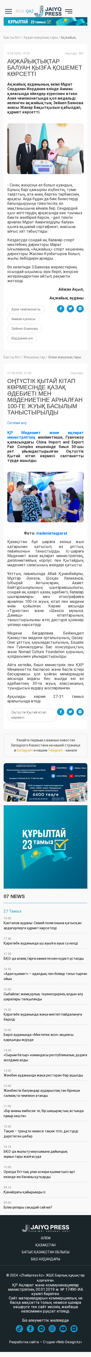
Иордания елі (22, 338)
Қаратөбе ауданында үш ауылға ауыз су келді (41, 941)
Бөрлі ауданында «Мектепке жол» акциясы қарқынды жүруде (39, 1035)
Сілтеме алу (16, 423)
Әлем (45, 1238)
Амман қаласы (23, 319)
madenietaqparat (51, 533)
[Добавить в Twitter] (70, 309)
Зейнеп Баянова (24, 329)
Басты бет (12, 37)
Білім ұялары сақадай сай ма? (28, 1205)
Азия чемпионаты (25, 309)
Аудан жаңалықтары (41, 37)
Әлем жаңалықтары (64, 357)
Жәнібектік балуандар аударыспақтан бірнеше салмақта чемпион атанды (42, 1091)
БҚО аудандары (45, 1259)
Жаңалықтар (34, 357)
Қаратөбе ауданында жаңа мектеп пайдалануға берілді (43, 1014)
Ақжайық (68, 37)
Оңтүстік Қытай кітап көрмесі (28, 714)
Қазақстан (45, 1245)
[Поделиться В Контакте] (80, 309)
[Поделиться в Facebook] (61, 309)
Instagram (25, 750)
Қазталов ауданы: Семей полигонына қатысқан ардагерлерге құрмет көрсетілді (43, 923)
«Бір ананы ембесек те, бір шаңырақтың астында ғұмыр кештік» (44, 1111)
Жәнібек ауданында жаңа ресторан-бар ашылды (43, 1073)
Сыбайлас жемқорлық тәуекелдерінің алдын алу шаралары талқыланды (43, 994)
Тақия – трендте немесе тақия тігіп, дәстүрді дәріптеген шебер (41, 1131)
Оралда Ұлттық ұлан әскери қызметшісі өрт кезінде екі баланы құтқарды (39, 1172)
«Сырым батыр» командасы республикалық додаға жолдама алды (45, 1055)
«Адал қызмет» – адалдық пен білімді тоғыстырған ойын (45, 974)
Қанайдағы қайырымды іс (25, 1190)
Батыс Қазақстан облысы (45, 1252)
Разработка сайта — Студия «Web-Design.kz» (45, 1342)
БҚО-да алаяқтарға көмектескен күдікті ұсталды (44, 956)
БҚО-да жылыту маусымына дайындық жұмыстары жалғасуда (36, 1151)
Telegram (55, 750)
